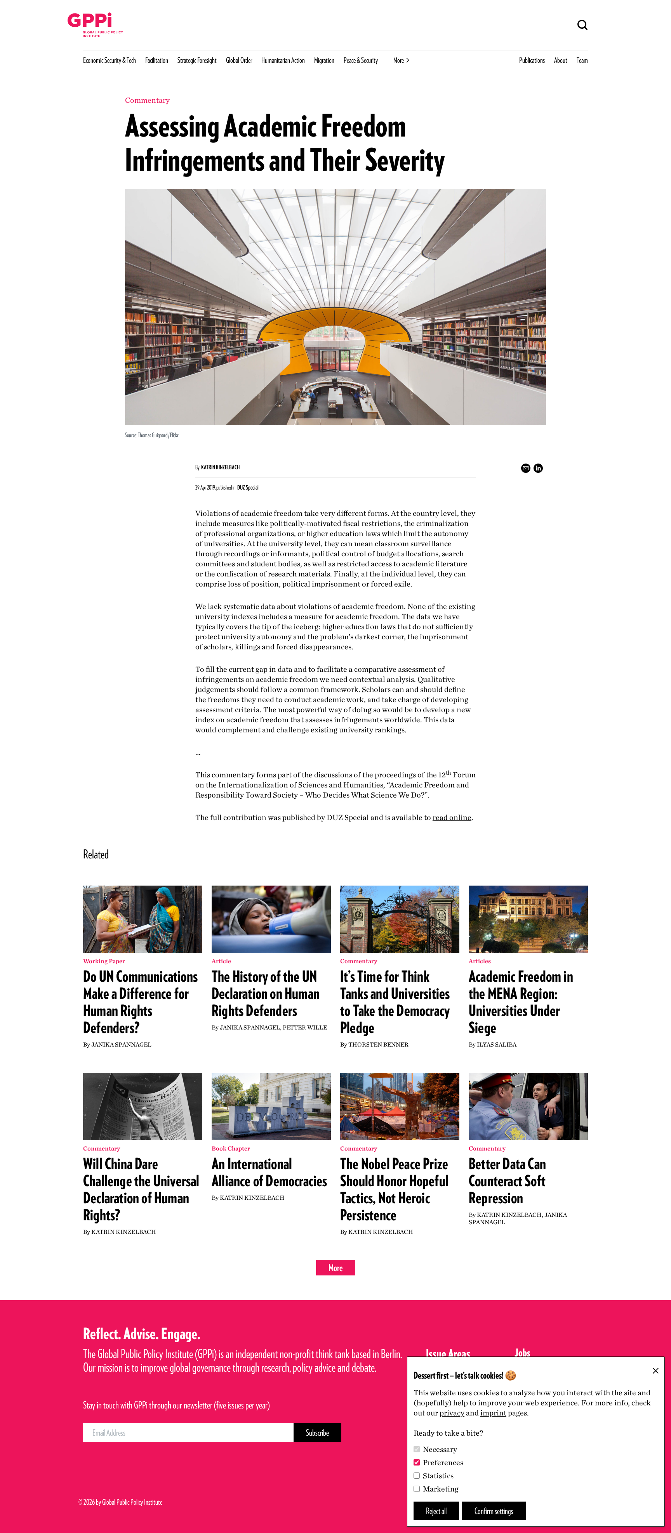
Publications (532, 60)
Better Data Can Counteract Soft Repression (507, 1180)
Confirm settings (494, 1510)
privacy (452, 1412)
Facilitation (156, 60)
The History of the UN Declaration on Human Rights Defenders (266, 993)
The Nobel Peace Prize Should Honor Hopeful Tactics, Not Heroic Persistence (394, 1189)
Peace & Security (361, 60)
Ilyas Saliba (496, 1044)
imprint (493, 1412)
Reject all (436, 1510)
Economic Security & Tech (109, 60)
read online (452, 817)
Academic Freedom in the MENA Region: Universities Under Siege (521, 1002)
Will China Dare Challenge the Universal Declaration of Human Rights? (141, 1189)
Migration (324, 60)
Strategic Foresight (197, 60)
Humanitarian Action (283, 60)
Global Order (239, 60)
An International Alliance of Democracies (269, 1172)
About (560, 60)
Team (582, 60)
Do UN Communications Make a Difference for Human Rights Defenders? (140, 1002)
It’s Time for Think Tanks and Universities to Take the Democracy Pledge (395, 1002)
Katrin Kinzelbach (220, 467)
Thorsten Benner (378, 1044)
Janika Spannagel (121, 1044)
